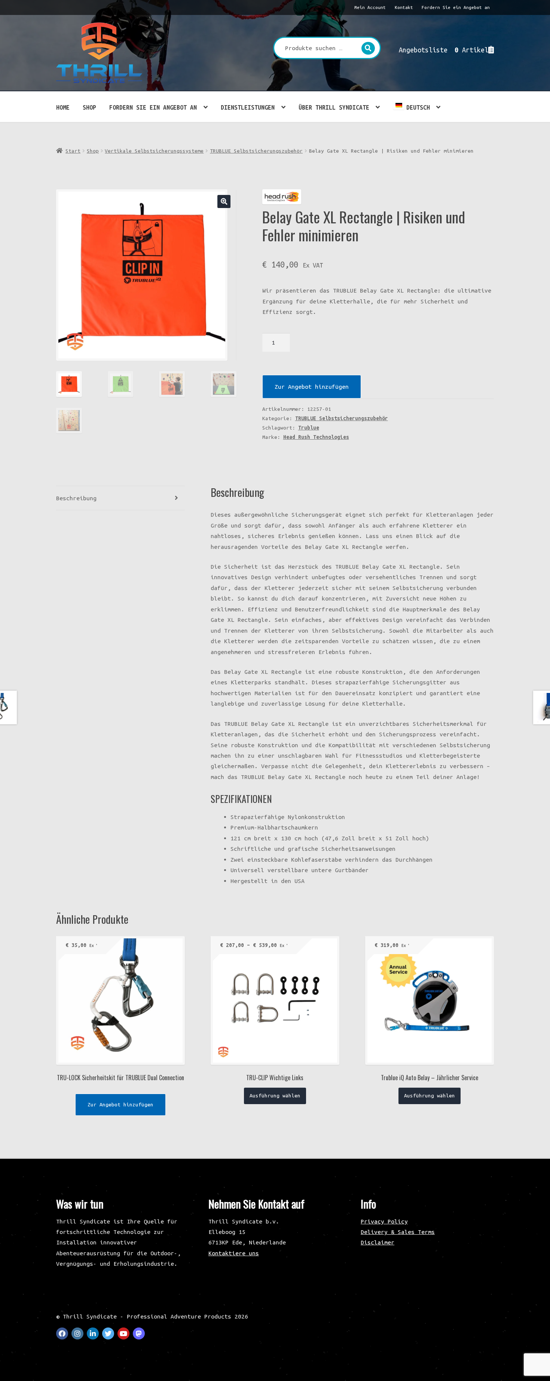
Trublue (308, 428)
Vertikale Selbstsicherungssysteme (154, 151)
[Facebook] (62, 1333)
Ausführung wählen (275, 1096)
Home (63, 107)
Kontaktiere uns (233, 1253)
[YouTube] (123, 1333)
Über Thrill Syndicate (334, 107)
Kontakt (404, 7)
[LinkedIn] (93, 1333)
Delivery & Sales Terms (398, 1231)
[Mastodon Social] (139, 1333)
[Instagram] (77, 1333)
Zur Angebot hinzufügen (312, 386)
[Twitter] (108, 1333)
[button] (223, 201)
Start (72, 151)
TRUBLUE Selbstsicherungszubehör (256, 151)
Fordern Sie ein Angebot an (456, 7)
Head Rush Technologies (316, 437)
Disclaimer (377, 1242)
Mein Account (370, 7)
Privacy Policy (384, 1221)
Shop (89, 107)
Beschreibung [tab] (76, 498)
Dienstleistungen (248, 107)
